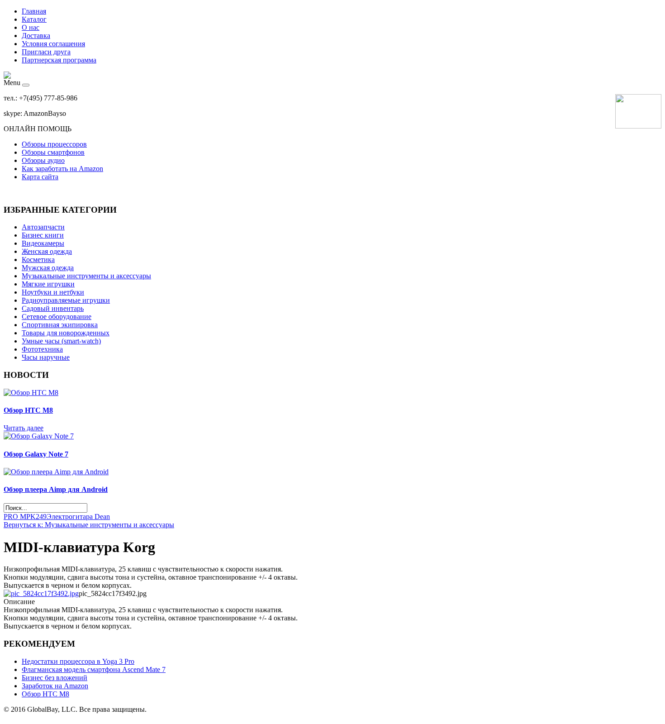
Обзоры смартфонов (53, 152)
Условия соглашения (53, 44)
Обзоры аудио (43, 160)
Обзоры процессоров (54, 144)
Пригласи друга (46, 52)
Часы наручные (46, 357)
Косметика (38, 259)
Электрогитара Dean (78, 516)
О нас (30, 27)
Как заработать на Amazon (62, 168)
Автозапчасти (43, 227)
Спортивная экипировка (60, 325)
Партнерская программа (59, 60)
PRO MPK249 (25, 516)
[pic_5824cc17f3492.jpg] (41, 593)
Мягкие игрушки (48, 284)
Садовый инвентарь (53, 308)
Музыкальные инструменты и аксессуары (86, 276)
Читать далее (23, 428)
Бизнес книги (43, 235)
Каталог (34, 19)
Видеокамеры (43, 243)
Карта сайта (40, 177)
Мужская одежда (48, 268)
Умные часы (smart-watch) (61, 341)
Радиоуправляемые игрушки (66, 300)
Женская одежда (47, 251)
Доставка (36, 35)
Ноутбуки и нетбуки (53, 292)
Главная (34, 11)
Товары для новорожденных (65, 333)
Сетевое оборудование (56, 316)
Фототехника (42, 349)
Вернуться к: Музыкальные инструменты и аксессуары (89, 525)
